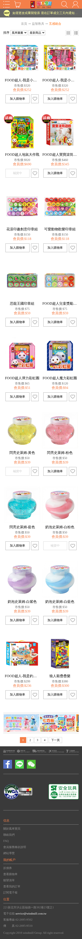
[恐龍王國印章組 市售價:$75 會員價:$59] (22, 298)
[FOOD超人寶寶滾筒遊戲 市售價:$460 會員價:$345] (60, 149)
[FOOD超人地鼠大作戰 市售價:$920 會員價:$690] (22, 149)
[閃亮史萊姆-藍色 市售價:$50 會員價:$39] (22, 521)
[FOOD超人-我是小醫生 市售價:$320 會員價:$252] (22, 75)
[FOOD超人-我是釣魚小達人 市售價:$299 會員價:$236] (22, 670)
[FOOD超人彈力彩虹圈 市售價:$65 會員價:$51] (22, 372)
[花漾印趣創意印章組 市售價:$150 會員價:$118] (22, 224)
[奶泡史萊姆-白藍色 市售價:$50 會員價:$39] (60, 596)
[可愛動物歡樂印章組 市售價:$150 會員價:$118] (60, 224)
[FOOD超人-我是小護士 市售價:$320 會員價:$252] (60, 75)
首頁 (24, 23)
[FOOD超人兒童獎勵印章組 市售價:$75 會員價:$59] (60, 298)
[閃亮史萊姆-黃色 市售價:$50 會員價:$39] (22, 447)
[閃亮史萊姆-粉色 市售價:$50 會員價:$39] (60, 447)
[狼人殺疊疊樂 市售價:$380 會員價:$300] (60, 670)
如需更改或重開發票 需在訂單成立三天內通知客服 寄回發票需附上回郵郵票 (45, 13)
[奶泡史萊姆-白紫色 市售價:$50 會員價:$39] (22, 596)
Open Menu (6, 4)
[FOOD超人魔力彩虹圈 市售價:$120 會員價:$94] (60, 372)
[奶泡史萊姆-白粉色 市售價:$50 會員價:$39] (60, 521)
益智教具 (38, 23)
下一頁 (55, 740)
